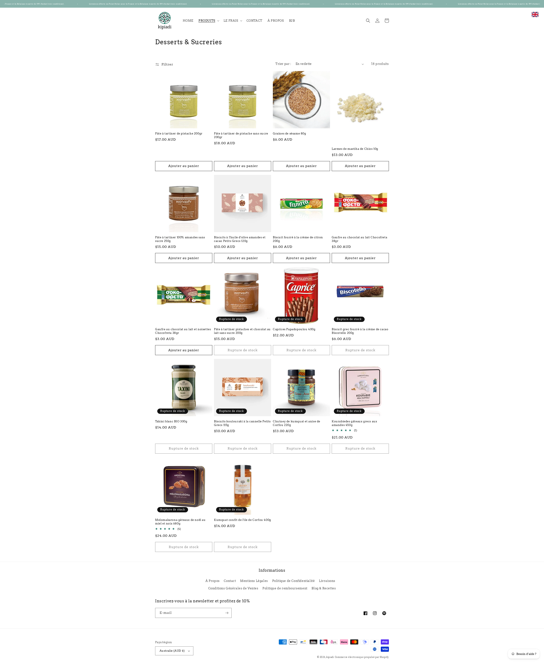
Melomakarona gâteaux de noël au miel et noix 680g (180, 521)
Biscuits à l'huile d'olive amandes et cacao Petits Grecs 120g (239, 239)
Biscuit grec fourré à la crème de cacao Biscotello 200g (360, 331)
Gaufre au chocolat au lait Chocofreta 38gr (359, 239)
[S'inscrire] (226, 613)
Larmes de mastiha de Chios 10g (355, 148)
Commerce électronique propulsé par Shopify (362, 657)
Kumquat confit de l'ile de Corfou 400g (242, 520)
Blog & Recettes (324, 588)
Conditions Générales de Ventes (233, 588)
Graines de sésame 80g (289, 133)
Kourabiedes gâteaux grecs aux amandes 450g (354, 423)
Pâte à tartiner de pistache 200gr (179, 133)
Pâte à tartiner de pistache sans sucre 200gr (241, 135)
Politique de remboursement (284, 588)
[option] (535, 17)
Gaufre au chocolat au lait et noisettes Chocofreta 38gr (183, 331)
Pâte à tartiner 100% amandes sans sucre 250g (180, 239)
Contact (230, 581)
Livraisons (327, 581)
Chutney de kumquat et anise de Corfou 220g (296, 423)
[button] (208, 20)
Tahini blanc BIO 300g (171, 421)
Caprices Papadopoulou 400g (294, 329)
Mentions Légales (254, 581)
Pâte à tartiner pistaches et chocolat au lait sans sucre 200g (242, 331)
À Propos (212, 581)
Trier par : (283, 64)
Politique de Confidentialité (293, 581)
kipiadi (330, 657)
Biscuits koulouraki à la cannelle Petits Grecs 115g (242, 423)
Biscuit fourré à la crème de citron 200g (298, 239)
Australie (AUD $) (172, 650)
